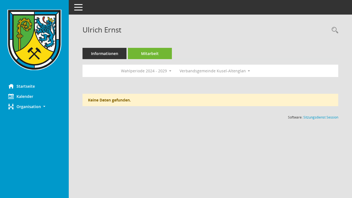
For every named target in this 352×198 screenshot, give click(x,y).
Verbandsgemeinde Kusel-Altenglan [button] (213, 70)
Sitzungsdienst (320, 117)
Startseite (25, 86)
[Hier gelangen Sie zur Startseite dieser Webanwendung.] (34, 40)
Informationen (104, 53)
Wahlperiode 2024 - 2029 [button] (144, 70)
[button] (34, 106)
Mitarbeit (150, 53)
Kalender (24, 96)
